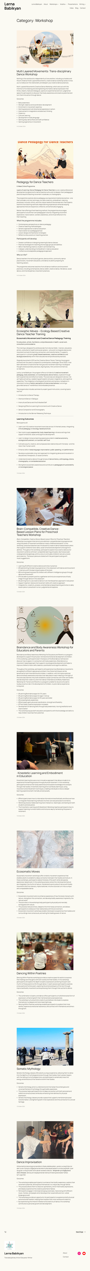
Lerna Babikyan (12, 6)
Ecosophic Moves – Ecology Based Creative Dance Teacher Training (43, 332)
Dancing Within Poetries (31, 973)
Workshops (53, 4)
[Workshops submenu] (57, 4)
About (46, 4)
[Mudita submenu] (65, 4)
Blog (76, 8)
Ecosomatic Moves (28, 871)
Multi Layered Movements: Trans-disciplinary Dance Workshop (44, 73)
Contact (83, 8)
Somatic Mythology (28, 1068)
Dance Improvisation (29, 1162)
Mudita (62, 4)
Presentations (73, 4)
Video (72, 8)
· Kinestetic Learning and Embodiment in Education (40, 774)
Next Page (81, 1232)
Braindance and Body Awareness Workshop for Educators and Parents (45, 649)
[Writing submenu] (85, 4)
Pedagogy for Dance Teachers (35, 182)
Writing (81, 4)
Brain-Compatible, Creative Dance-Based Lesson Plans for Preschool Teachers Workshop (38, 531)
